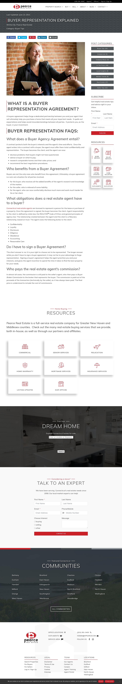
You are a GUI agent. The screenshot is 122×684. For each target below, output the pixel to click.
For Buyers (28, 664)
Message (65, 518)
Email (54, 37)
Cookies (47, 669)
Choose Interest (40, 518)
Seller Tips (100, 88)
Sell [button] (74, 7)
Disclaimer (48, 662)
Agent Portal (69, 672)
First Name (95, 111)
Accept (101, 681)
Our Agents (68, 662)
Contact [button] (102, 7)
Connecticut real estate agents (19, 208)
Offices (96, 1)
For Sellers (28, 667)
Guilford (70, 580)
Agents (89, 1)
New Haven (44, 589)
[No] (120, 681)
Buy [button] (66, 7)
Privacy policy (109, 681)
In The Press (101, 65)
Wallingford (100, 594)
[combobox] (64, 513)
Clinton (98, 575)
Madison (70, 584)
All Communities (61, 609)
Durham (15, 580)
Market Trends (101, 76)
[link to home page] (31, 637)
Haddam (98, 580)
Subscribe (102, 133)
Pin (33, 37)
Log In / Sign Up (30, 669)
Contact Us (61, 533)
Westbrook (44, 598)
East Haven (44, 580)
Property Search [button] (53, 7)
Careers (67, 667)
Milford (15, 589)
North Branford (73, 589)
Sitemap (47, 672)
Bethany (15, 575)
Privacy (47, 667)
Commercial (101, 54)
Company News (101, 60)
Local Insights (101, 71)
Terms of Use (49, 664)
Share (12, 37)
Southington (45, 594)
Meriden (98, 584)
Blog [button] (92, 7)
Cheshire (70, 575)
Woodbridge (72, 598)
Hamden (15, 584)
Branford (43, 575)
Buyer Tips (19, 28)
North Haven (100, 589)
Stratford (71, 594)
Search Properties (31, 662)
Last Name (107, 114)
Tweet (23, 37)
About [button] (83, 7)
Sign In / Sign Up (106, 1)
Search (61, 451)
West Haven (17, 598)
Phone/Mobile (67, 509)
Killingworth (45, 584)
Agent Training (70, 669)
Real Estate (101, 82)
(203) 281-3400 (79, 1)
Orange (15, 594)
